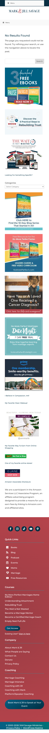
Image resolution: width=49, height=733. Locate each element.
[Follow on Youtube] (30, 528)
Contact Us (10, 656)
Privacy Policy (12, 664)
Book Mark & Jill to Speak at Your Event (24, 704)
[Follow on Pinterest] (37, 528)
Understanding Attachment (19, 601)
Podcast (15, 557)
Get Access (12, 628)
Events (14, 563)
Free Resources (19, 578)
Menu (12, 3)
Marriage (15, 573)
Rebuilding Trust (13, 605)
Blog (13, 552)
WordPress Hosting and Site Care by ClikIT (28, 729)
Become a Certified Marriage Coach (23, 617)
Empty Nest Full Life (15, 621)
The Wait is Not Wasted (17, 609)
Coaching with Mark (15, 690)
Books (14, 547)
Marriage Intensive (14, 682)
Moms (14, 568)
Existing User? (11, 634)
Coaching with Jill (14, 686)
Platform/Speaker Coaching (19, 694)
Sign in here (24, 634)
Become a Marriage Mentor (19, 613)
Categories (10, 183)
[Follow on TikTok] (24, 528)
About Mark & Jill (13, 647)
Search (39, 61)
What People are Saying (17, 651)
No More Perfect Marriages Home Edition (22, 596)
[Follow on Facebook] (10, 528)
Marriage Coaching (14, 678)
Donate (9, 660)
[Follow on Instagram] (17, 528)
